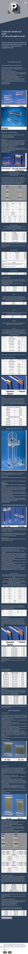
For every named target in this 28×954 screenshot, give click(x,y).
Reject (10, 952)
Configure (5, 949)
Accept (5, 952)
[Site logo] (14, 7)
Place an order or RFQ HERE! (6, 917)
